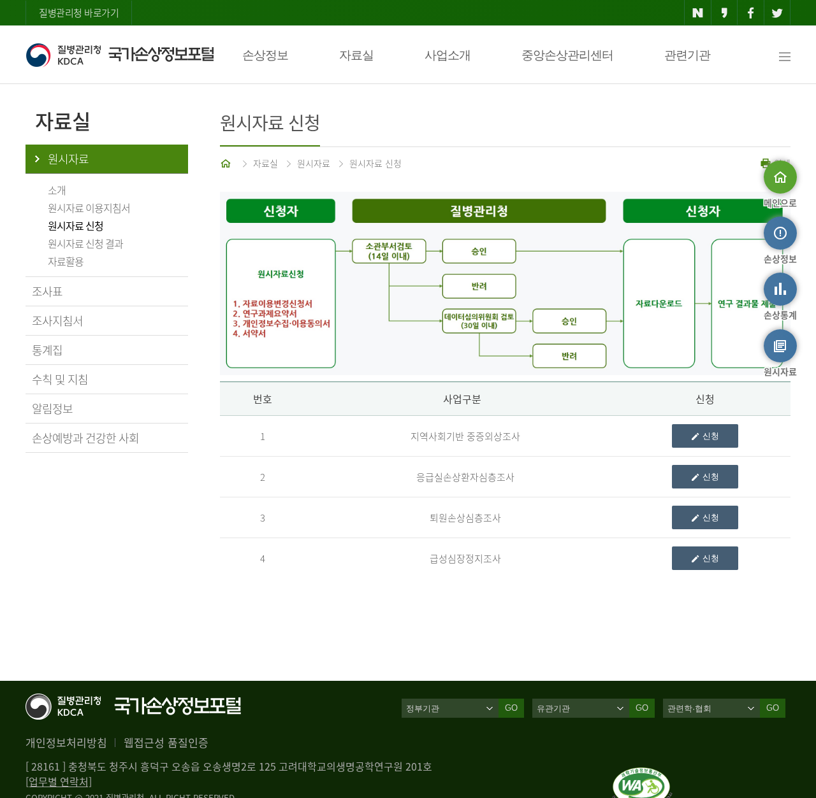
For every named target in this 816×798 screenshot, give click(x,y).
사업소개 (447, 55)
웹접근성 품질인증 (166, 742)
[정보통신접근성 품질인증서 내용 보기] (642, 775)
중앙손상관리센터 (567, 55)
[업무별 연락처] (59, 781)
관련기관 (687, 55)
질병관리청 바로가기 (79, 13)
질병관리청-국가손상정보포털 (120, 54)
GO (511, 708)
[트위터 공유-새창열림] (777, 13)
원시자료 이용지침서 (89, 207)
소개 (57, 189)
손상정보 (265, 55)
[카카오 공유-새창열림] (724, 13)
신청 (711, 436)
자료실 (356, 55)
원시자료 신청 (75, 225)
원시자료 (68, 158)
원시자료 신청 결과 (85, 243)
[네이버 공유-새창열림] (698, 13)
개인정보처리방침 (66, 742)
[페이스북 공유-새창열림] (751, 13)
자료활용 (66, 261)
